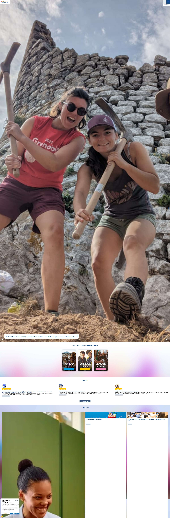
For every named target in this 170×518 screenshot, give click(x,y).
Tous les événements (85, 401)
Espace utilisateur (166, 4)
